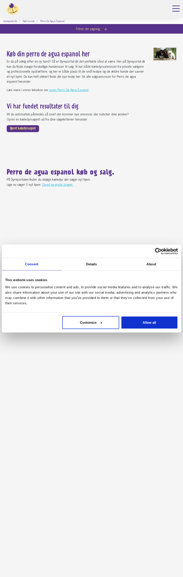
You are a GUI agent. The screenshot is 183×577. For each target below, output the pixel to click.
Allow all (149, 322)
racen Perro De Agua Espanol (68, 89)
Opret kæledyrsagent (23, 128)
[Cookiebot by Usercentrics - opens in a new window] (158, 251)
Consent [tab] (31, 264)
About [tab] (151, 264)
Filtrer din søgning (88, 28)
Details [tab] (91, 264)
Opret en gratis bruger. (57, 184)
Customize (88, 322)
